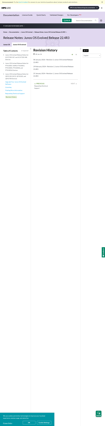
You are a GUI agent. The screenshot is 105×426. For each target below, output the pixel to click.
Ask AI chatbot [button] (23, 2)
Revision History (11, 97)
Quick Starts (41, 15)
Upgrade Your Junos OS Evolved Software (15, 83)
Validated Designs (56, 15)
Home (5, 32)
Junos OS (6, 44)
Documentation (11, 15)
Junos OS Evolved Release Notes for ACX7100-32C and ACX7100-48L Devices (17, 57)
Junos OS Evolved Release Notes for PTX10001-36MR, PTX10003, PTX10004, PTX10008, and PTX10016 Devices (17, 66)
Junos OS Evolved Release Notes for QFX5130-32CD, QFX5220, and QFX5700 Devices (17, 76)
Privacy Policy (7, 423)
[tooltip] (86, 50)
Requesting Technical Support (15, 93)
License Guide (27, 15)
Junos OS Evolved (19, 44)
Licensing (8, 87)
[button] (98, 414)
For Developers (74, 15)
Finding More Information (13, 90)
